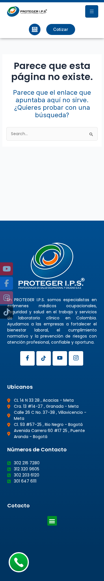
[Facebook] (27, 358)
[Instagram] (76, 358)
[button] (52, 521)
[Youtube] (60, 358)
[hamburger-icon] (91, 11)
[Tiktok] (43, 358)
